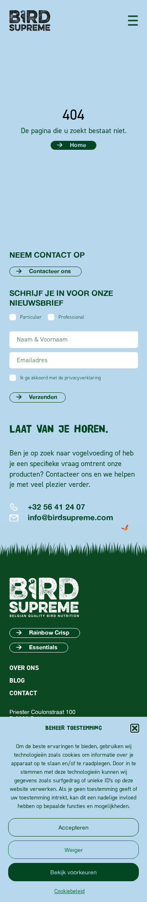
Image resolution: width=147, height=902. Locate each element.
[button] (135, 728)
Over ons (24, 668)
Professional (71, 317)
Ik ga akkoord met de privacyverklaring (60, 378)
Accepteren (73, 827)
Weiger (74, 849)
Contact (23, 693)
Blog (17, 680)
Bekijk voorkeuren (73, 872)
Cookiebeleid (69, 890)
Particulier (31, 317)
